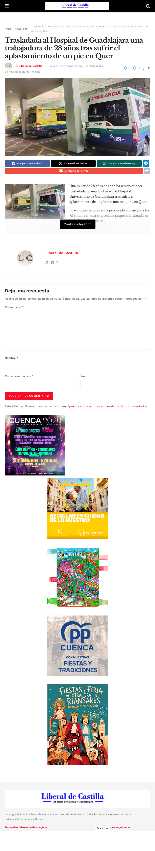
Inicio (8, 28)
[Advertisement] (77, 841)
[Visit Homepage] (77, 6)
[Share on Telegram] (146, 163)
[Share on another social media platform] (147, 171)
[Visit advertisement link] (77, 508)
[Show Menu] (7, 6)
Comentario (14, 307)
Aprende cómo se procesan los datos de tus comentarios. (107, 406)
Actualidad (21, 28)
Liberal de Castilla (30, 65)
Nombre (12, 358)
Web (84, 376)
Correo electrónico (19, 376)
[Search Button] (148, 6)
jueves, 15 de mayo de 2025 (66, 65)
